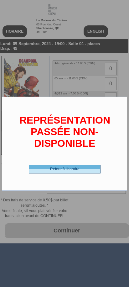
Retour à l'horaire (65, 169)
